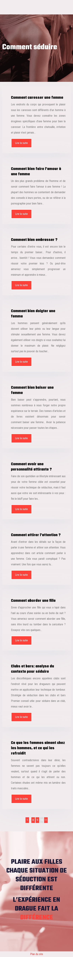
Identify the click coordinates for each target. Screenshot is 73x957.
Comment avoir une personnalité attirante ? (31, 466)
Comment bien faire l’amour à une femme (36, 171)
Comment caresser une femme (37, 98)
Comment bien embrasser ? (34, 240)
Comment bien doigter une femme (33, 313)
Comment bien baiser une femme (32, 390)
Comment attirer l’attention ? (36, 535)
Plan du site (36, 954)
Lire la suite (21, 143)
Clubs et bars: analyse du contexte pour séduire (32, 669)
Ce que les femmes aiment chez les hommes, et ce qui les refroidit (38, 748)
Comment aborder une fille (33, 601)
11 (45, 820)
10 (41, 820)
